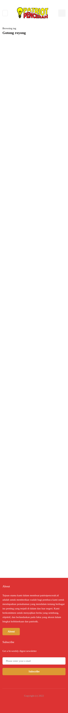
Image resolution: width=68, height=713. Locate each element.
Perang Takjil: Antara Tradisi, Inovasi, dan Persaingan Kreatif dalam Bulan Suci (32, 130)
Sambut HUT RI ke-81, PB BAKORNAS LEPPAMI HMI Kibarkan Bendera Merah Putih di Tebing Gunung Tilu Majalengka (32, 229)
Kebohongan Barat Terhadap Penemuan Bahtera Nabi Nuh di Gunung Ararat (44, 428)
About (11, 631)
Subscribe (34, 671)
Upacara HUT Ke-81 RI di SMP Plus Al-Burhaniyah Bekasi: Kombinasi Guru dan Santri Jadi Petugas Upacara (31, 303)
